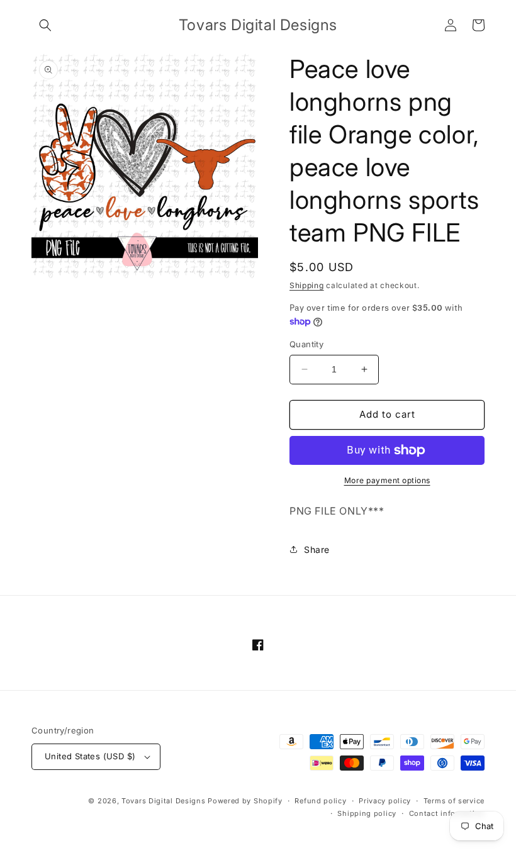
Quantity (306, 344)
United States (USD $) (90, 756)
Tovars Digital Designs (163, 800)
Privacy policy (385, 800)
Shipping (306, 285)
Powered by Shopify (245, 800)
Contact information (447, 813)
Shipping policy (366, 813)
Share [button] (317, 549)
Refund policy (320, 800)
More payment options (387, 480)
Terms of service (454, 800)
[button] (45, 25)
